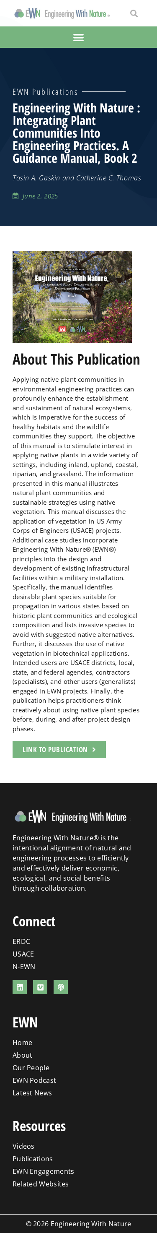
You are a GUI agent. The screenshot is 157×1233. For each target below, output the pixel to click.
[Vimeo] (40, 987)
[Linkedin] (20, 987)
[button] (134, 13)
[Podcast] (61, 987)
